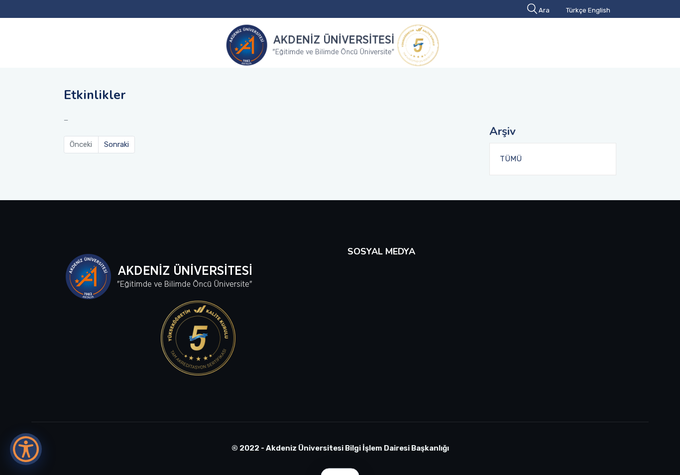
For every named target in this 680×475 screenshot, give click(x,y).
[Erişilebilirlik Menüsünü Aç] (26, 449)
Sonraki (116, 144)
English (599, 10)
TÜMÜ (511, 158)
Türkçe (576, 10)
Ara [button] (544, 10)
